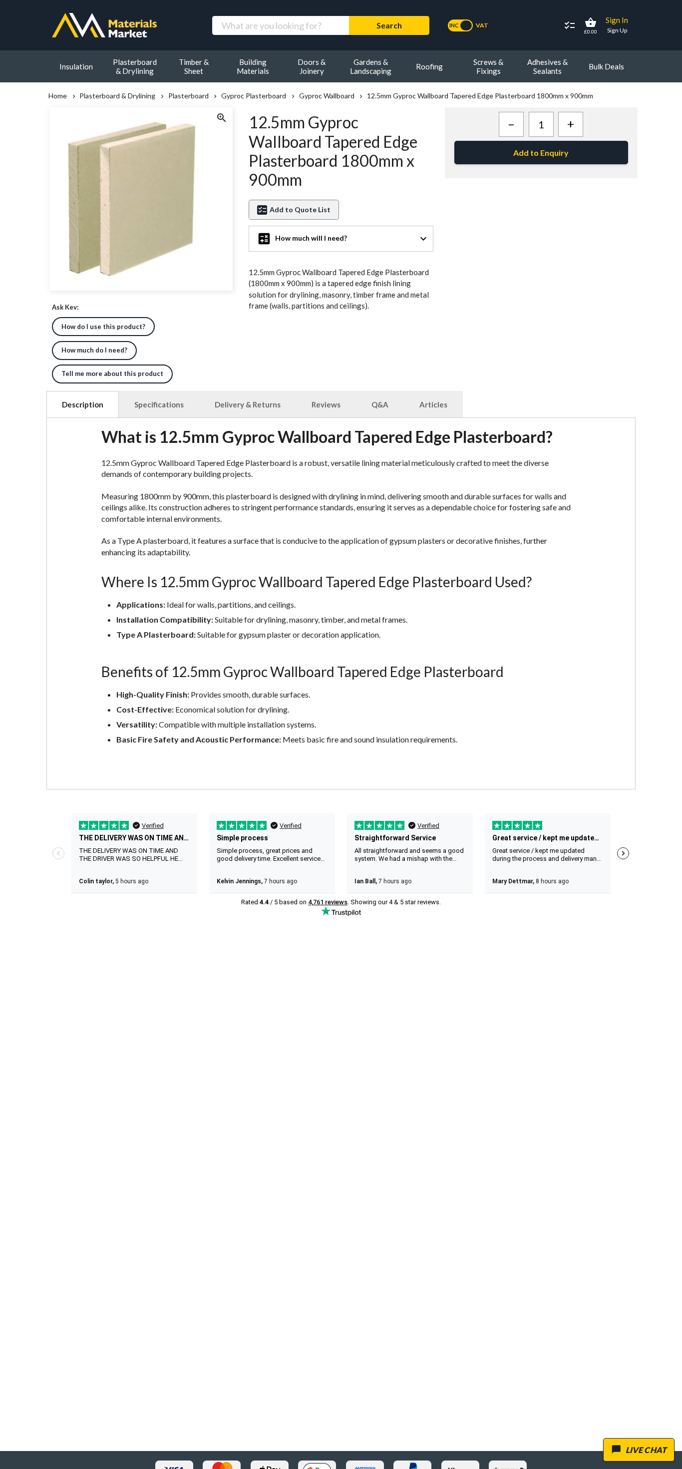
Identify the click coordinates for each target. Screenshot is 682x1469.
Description (82, 404)
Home (57, 96)
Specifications (159, 404)
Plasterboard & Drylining (117, 96)
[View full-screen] (221, 119)
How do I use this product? (103, 327)
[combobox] (280, 25)
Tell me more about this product (112, 373)
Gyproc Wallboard (326, 96)
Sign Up (617, 30)
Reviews (326, 404)
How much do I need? (94, 350)
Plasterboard (188, 96)
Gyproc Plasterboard (253, 96)
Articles (433, 404)
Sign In (617, 19)
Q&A (379, 404)
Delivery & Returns (248, 404)
